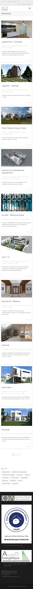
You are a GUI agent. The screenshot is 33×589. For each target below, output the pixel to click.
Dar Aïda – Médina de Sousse (13, 215)
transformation (5, 47)
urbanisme (15, 483)
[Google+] (11, 1)
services (20, 480)
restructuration (11, 263)
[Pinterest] (14, 1)
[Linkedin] (8, 1)
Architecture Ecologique (8, 475)
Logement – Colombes (10, 86)
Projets (23, 4)
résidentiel (13, 480)
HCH (19, 4)
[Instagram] (17, 1)
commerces (20, 475)
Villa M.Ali (6, 430)
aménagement (18, 45)
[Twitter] (2, 1)
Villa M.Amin (7, 387)
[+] (16, 29)
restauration (23, 219)
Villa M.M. (6, 345)
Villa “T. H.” (6, 257)
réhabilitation (18, 89)
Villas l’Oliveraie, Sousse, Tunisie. (14, 128)
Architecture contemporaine (19, 472)
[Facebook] (5, 1)
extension (26, 176)
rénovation (25, 45)
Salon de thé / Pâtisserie (11, 301)
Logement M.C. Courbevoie (12, 42)
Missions (29, 4)
